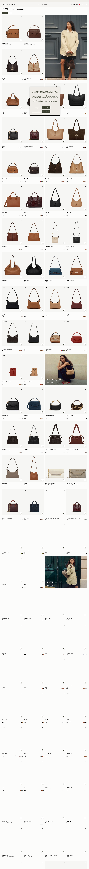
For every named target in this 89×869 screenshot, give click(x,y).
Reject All (46, 107)
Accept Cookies (46, 111)
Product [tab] (5, 13)
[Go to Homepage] (44, 4)
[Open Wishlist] (84, 4)
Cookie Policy (45, 104)
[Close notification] (86, 1)
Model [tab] (9, 13)
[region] (45, 101)
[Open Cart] (86, 4)
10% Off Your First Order (43, 1)
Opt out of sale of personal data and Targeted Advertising (36, 109)
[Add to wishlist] (21, 17)
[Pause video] (46, 79)
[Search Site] (17, 4)
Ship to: (78, 4)
